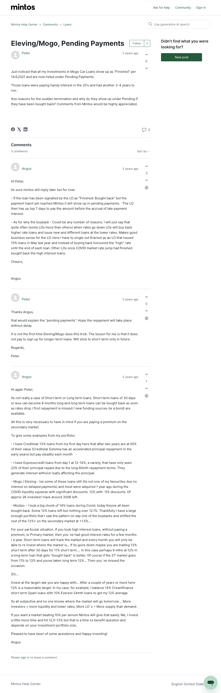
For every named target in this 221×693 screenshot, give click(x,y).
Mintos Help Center (24, 24)
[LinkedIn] (25, 129)
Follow (137, 43)
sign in (25, 657)
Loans (67, 24)
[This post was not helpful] (146, 68)
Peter (26, 53)
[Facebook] (13, 129)
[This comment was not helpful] (146, 180)
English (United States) (189, 684)
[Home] (23, 8)
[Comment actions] (146, 187)
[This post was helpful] (146, 54)
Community (183, 7)
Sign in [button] (201, 7)
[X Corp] (19, 129)
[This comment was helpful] (146, 166)
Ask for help (161, 7)
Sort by (142, 151)
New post (181, 57)
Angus (27, 169)
